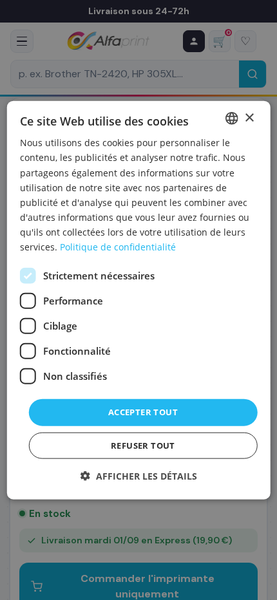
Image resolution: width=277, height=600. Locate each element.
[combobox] (231, 118)
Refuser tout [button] (143, 445)
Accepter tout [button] (143, 412)
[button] (139, 475)
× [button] (249, 117)
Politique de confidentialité (118, 247)
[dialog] (139, 300)
